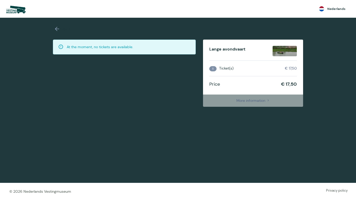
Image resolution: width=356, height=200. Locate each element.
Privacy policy (337, 190)
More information (251, 100)
